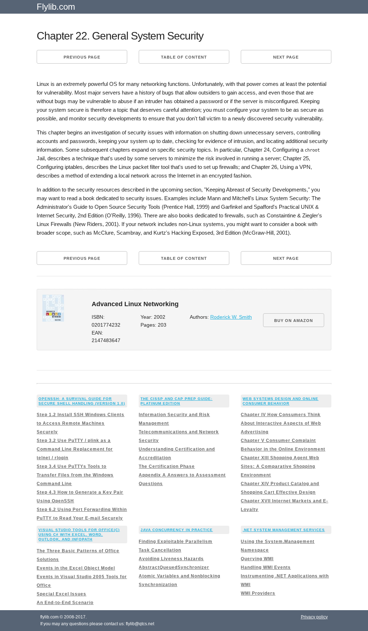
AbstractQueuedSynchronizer (174, 567)
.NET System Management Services (284, 530)
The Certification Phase (167, 466)
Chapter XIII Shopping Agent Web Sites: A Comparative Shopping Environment (280, 466)
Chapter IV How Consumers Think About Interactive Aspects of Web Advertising (281, 423)
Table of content (184, 57)
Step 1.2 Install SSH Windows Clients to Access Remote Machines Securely (80, 423)
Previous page (82, 57)
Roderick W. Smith (231, 317)
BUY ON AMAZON (293, 320)
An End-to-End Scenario (65, 602)
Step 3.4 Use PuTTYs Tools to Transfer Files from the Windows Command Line (75, 475)
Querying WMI (257, 558)
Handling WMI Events (266, 567)
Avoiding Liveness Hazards (171, 558)
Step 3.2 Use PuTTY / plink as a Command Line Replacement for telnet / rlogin (75, 449)
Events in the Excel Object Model (76, 568)
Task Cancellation (160, 550)
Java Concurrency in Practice (177, 530)
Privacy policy (314, 617)
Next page (286, 57)
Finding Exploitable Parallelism (175, 541)
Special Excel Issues (61, 594)
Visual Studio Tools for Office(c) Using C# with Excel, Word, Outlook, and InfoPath (79, 534)
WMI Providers (258, 593)
